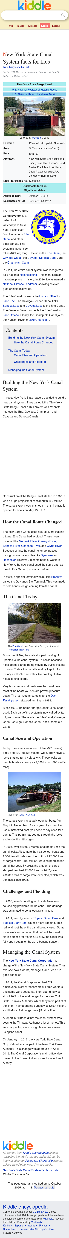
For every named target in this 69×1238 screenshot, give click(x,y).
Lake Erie (9, 301)
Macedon (37, 137)
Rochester (9, 560)
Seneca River (11, 546)
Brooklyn (56, 577)
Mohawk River (28, 541)
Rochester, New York (18, 649)
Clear (56, 15)
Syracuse (47, 555)
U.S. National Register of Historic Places (34, 89)
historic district (29, 275)
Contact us (9, 1229)
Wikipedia (47, 1218)
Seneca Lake (11, 306)
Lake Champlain (38, 320)
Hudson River (48, 296)
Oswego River (47, 541)
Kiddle (6, 1225)
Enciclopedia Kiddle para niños (37, 1229)
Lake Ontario (11, 315)
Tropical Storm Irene (45, 918)
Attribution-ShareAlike (39, 1160)
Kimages (32, 25)
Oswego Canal (12, 258)
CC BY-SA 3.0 (40, 1211)
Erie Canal (53, 253)
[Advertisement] (34, 39)
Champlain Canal (18, 262)
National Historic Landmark (20, 284)
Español (56, 25)
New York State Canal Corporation (31, 960)
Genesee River (30, 546)
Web (11, 25)
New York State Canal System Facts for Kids (30, 1170)
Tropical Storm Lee (15, 923)
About (31, 1225)
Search (63, 15)
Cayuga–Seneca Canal (42, 258)
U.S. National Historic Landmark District (34, 94)
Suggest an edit (44, 1187)
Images (20, 25)
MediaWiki (36, 1222)
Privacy (43, 1225)
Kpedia (44, 25)
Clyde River (54, 546)
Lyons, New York (27, 814)
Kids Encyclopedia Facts (16, 67)
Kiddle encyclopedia (36, 1152)
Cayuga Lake (34, 306)
